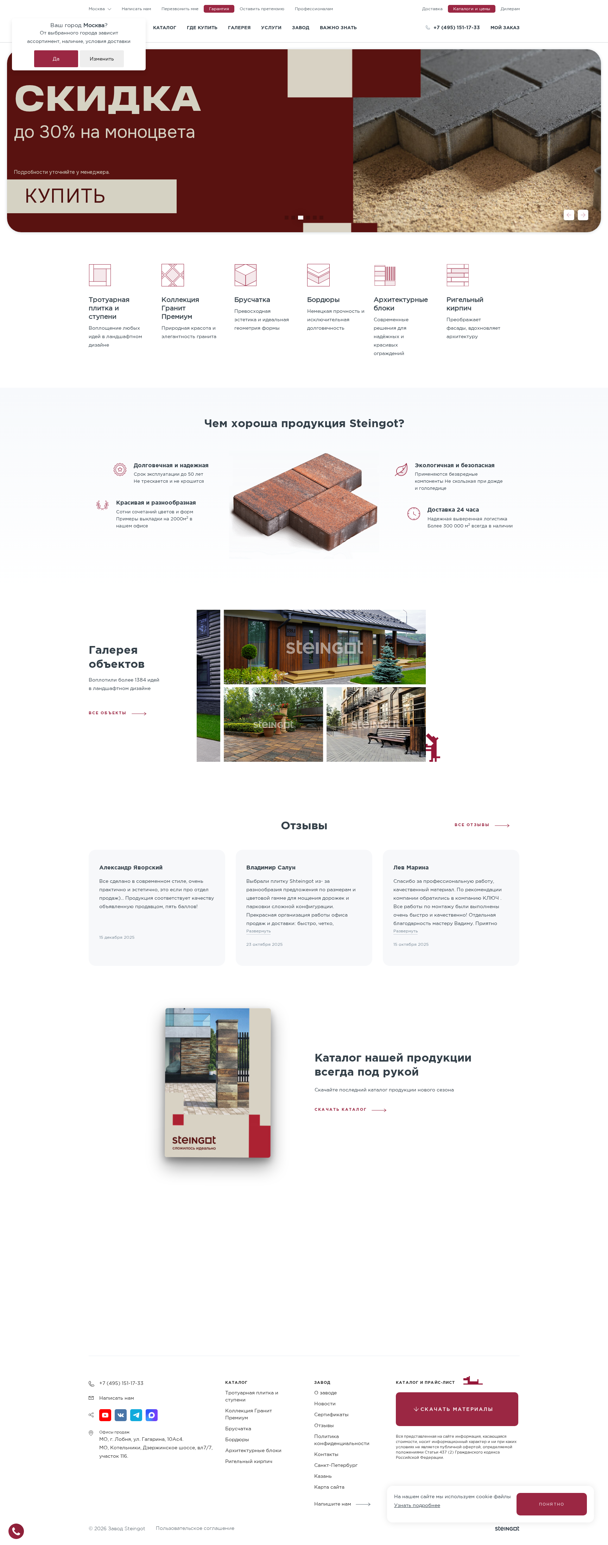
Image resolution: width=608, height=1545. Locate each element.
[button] (569, 215)
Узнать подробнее (417, 1505)
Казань (323, 1476)
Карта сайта (329, 1487)
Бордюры (237, 1439)
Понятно (551, 1504)
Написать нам (136, 8)
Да (56, 59)
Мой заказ (505, 27)
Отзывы (324, 1425)
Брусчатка (238, 1428)
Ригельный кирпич (248, 1461)
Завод (300, 27)
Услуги (271, 27)
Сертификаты (331, 1414)
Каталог (164, 27)
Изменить (102, 59)
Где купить (202, 27)
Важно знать (338, 27)
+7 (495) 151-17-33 (456, 27)
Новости (325, 1403)
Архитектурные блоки (253, 1450)
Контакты (326, 1454)
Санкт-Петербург (335, 1465)
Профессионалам (314, 8)
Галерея (239, 27)
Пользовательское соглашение (195, 1528)
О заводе (325, 1392)
